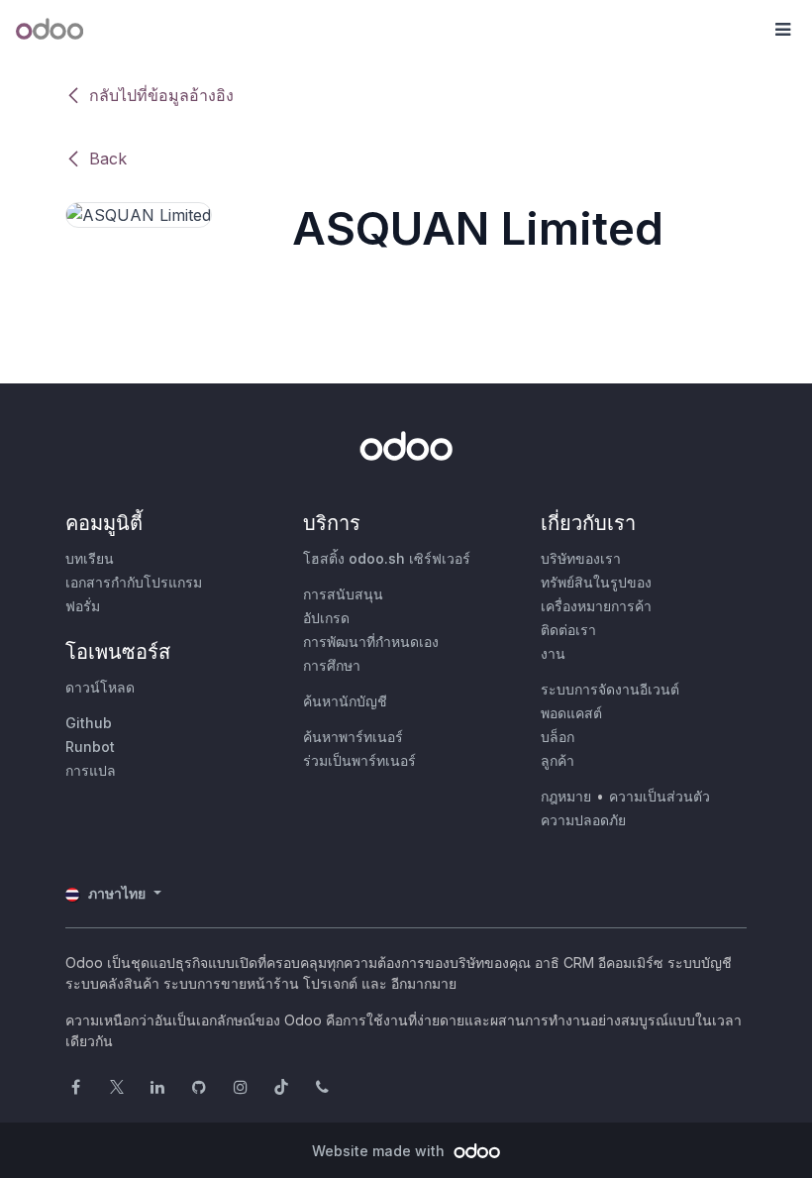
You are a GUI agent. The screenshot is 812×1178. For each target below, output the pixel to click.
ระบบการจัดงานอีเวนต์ (610, 689)
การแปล (90, 770)
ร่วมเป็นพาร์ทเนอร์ (359, 760)
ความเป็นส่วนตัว (659, 796)
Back (108, 158)
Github (88, 722)
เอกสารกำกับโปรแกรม (133, 582)
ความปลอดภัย (583, 819)
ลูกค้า (557, 760)
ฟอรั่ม (82, 605)
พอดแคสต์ (571, 712)
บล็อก (557, 736)
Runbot (90, 746)
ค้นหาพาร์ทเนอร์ (353, 736)
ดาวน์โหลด (100, 687)
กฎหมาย (566, 796)
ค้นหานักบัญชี (345, 701)
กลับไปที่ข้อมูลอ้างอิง (161, 95)
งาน (553, 653)
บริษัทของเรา (581, 558)
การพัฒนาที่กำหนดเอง (371, 641)
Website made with (380, 1150)
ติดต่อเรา (568, 629)
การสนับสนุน (343, 594)
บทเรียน (89, 558)
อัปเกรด (326, 617)
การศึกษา (331, 665)
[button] (782, 29)
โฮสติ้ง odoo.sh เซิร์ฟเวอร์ (386, 558)
